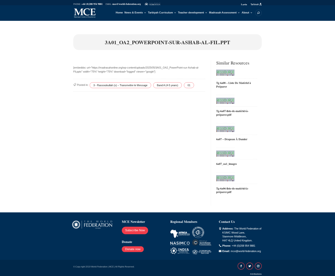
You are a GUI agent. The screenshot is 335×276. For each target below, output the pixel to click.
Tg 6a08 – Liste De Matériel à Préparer (233, 84)
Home (119, 12)
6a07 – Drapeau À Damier (231, 139)
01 (189, 85)
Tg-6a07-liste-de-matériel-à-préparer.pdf (232, 113)
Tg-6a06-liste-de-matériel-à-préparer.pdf (232, 190)
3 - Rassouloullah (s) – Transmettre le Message (120, 85)
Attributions (256, 274)
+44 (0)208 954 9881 (243, 245)
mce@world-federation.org (246, 251)
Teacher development (191, 12)
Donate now (132, 249)
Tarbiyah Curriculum (160, 12)
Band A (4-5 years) (167, 85)
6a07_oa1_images (226, 164)
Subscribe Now (135, 230)
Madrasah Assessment (223, 12)
